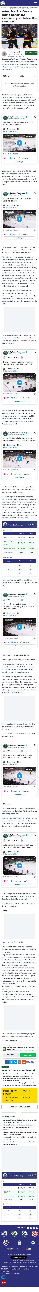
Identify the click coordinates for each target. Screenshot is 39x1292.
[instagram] (31, 1228)
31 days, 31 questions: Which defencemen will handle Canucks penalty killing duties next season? (18, 1127)
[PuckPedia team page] (32, 1062)
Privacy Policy (8, 1262)
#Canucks (7, 131)
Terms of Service (17, 1262)
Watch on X (29, 136)
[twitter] (11, 1062)
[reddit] (24, 1062)
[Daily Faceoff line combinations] (28, 1062)
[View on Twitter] (35, 118)
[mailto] (19, 1062)
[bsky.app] (15, 1062)
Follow (22, 119)
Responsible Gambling (29, 1262)
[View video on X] (19, 143)
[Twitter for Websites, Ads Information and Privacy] (34, 154)
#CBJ (15, 131)
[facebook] (7, 1062)
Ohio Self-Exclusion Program (11, 1273)
